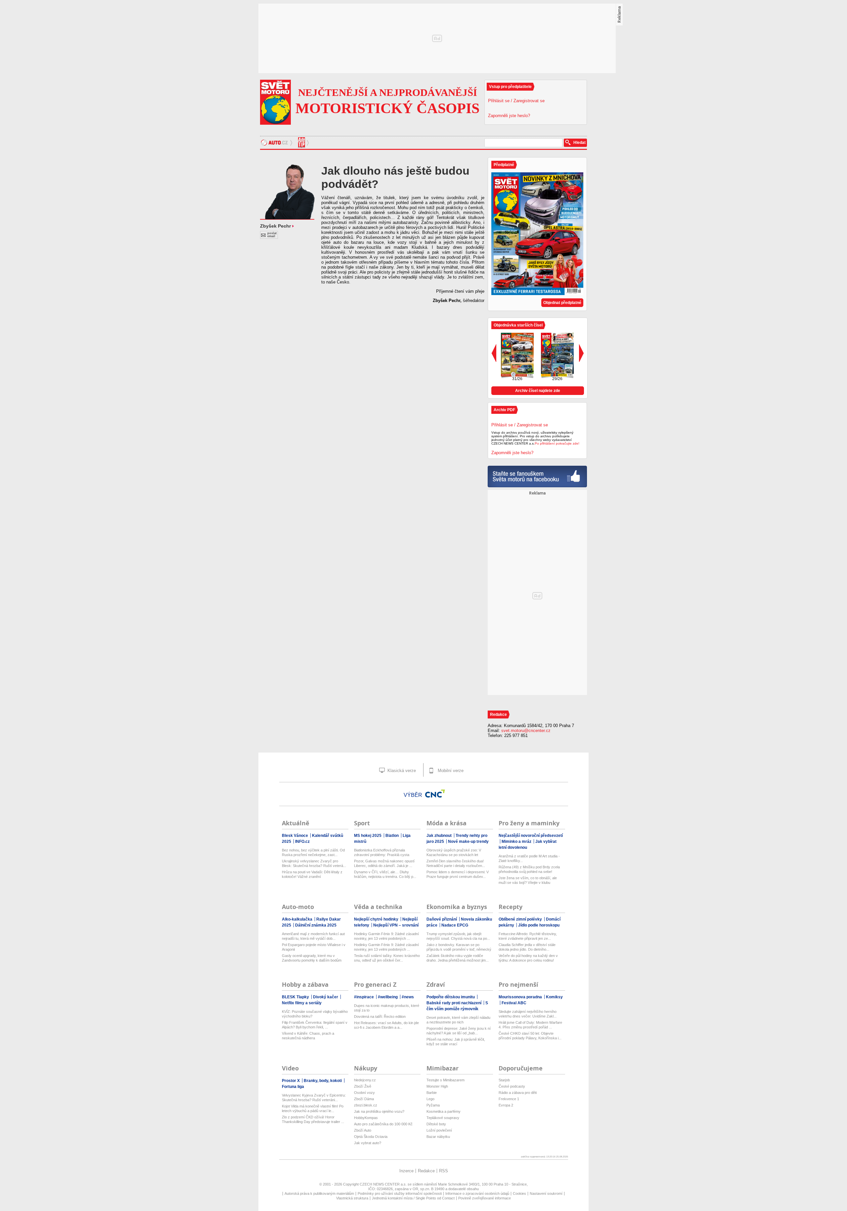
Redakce (426, 1170)
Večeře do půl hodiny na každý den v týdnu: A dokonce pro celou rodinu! (528, 958)
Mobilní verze (450, 770)
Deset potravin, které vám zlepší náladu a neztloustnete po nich (458, 1020)
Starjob (504, 1080)
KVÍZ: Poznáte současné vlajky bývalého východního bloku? (315, 1014)
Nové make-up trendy (468, 841)
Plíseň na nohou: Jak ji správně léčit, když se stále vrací (455, 1041)
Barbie (431, 1093)
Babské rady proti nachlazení (454, 1003)
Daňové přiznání (442, 919)
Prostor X (291, 1080)
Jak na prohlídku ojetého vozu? (379, 1111)
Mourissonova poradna (521, 997)
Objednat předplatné (562, 302)
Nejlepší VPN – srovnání (396, 925)
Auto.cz (277, 142)
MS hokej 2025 (368, 835)
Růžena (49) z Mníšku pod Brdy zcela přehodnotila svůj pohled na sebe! (529, 869)
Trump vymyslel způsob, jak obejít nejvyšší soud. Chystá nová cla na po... (458, 936)
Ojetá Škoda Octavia (370, 1137)
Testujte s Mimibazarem (445, 1080)
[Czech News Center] (435, 794)
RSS (443, 1170)
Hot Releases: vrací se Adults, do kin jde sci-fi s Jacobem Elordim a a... (386, 1025)
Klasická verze (401, 770)
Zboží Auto (362, 1130)
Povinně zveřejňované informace (484, 1198)
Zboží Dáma (364, 1099)
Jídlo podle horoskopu (538, 925)
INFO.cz (302, 841)
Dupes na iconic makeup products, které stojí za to (386, 1008)
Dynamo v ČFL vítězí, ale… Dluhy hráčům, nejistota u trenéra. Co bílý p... (385, 874)
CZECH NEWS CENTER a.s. (384, 1184)
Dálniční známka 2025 (315, 925)
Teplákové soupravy (442, 1118)
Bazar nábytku (438, 1137)
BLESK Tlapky (296, 997)
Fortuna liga (293, 1086)
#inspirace (364, 997)
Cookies (519, 1193)
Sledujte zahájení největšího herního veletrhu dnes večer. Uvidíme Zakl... (528, 1014)
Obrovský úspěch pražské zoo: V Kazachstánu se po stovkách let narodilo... (453, 852)
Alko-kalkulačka (297, 919)
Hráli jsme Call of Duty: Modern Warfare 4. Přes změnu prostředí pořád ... (530, 1024)
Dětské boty (436, 1124)
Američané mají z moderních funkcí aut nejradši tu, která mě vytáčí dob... (313, 936)
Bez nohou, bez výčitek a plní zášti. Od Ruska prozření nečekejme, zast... (313, 852)
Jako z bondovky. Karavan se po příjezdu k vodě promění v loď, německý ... (458, 947)
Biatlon (392, 835)
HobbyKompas (366, 1118)
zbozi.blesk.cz (365, 1105)
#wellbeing (388, 997)
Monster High (437, 1086)
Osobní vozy (364, 1093)
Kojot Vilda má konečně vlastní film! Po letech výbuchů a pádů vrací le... (312, 1108)
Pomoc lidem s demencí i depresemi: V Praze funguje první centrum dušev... (457, 874)
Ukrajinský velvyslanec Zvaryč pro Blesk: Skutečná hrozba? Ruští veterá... (314, 863)
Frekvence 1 (509, 1099)
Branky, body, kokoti (323, 1080)
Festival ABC (514, 1003)
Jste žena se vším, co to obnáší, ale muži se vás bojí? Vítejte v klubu (528, 880)
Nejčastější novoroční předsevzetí (531, 835)
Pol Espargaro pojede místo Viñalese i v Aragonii (313, 947)
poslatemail (272, 235)
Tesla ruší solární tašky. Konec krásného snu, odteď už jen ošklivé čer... (387, 958)
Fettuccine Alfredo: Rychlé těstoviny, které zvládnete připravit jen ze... (528, 936)
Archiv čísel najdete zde (537, 390)
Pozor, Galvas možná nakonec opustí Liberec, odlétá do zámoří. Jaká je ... (384, 863)
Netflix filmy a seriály (302, 1003)
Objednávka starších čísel (518, 325)
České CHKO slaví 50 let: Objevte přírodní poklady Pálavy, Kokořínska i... (530, 1035)
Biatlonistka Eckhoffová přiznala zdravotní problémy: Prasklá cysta (381, 852)
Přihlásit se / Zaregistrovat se (516, 100)
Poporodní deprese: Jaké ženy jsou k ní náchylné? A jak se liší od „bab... (458, 1030)
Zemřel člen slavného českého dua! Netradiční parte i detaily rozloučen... (455, 863)
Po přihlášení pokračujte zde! (557, 443)
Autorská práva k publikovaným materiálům (319, 1193)
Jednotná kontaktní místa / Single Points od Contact (413, 1198)
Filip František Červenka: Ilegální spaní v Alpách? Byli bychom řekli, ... (314, 1024)
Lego (430, 1099)
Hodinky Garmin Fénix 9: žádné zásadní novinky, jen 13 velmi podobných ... (386, 936)
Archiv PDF (504, 410)
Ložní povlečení (439, 1130)
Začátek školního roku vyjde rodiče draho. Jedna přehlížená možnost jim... (457, 958)
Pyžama (433, 1105)
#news (408, 997)
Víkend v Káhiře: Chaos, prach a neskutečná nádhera (308, 1035)
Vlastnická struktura (352, 1198)
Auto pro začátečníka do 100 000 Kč (383, 1124)
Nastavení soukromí (546, 1193)
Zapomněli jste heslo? (509, 115)
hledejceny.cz (365, 1080)
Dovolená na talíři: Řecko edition (380, 1016)
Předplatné (504, 164)
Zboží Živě (362, 1086)
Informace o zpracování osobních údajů (477, 1193)
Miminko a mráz (517, 841)
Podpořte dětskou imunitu (451, 997)
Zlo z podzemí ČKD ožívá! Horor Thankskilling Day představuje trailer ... (313, 1119)
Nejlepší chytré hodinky (376, 919)
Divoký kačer (326, 997)
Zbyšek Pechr (275, 226)
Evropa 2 (506, 1105)
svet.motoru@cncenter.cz (526, 730)
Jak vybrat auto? (367, 1143)
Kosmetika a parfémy (443, 1111)
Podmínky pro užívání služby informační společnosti (400, 1193)
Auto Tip (302, 142)
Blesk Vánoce (295, 835)
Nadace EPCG (454, 925)
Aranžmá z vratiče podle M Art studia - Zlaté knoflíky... (529, 858)
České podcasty (512, 1086)
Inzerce (406, 1170)
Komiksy (554, 997)
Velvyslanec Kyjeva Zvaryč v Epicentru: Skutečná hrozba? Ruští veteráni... (314, 1097)
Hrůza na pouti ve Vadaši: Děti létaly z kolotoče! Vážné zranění (312, 874)
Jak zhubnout (439, 835)
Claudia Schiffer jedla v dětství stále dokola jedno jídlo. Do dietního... (527, 947)
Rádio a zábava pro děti (518, 1093)
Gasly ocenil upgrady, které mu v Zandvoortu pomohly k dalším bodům (311, 958)
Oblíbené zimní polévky (521, 919)
